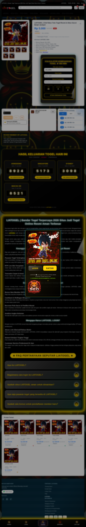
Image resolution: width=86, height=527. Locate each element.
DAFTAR (50, 268)
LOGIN (35, 268)
